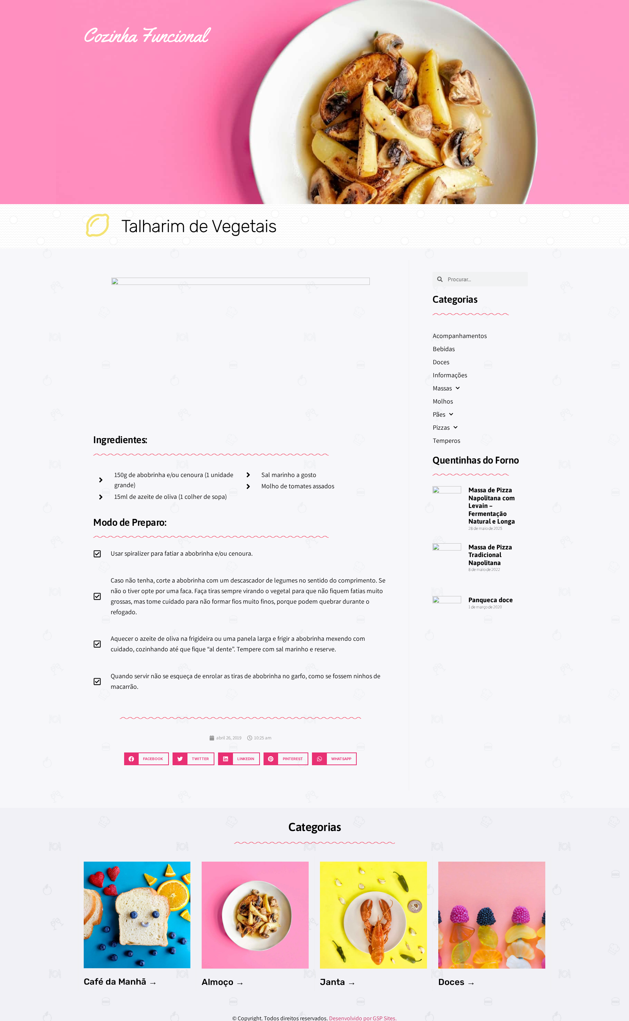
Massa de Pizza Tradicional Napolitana (490, 555)
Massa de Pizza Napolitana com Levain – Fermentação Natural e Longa (491, 505)
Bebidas (444, 349)
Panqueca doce (490, 600)
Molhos (443, 401)
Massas (442, 388)
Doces (441, 362)
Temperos (446, 440)
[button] (146, 758)
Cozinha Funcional (144, 35)
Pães (439, 414)
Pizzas (441, 427)
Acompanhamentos (460, 335)
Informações (450, 375)
